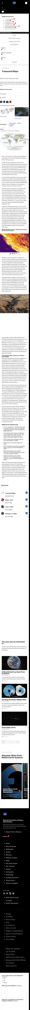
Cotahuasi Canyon (5, 285)
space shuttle (12, 162)
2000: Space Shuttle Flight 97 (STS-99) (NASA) (13, 436)
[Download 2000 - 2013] (26, 500)
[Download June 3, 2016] (26, 507)
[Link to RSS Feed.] (10, 102)
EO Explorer (14, 44)
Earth (14, 35)
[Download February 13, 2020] (26, 514)
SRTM (18, 123)
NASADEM (4, 220)
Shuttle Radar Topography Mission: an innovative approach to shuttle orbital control (14, 428)
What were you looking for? (11, 985)
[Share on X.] (1, 102)
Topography (3, 130)
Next (18, 742)
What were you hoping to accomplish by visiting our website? (12, 1000)
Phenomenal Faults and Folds (17, 452)
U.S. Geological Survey (18, 200)
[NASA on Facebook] (4, 893)
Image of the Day (14, 41)
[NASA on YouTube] (13, 893)
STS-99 (9, 442)
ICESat (19, 361)
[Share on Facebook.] (4, 102)
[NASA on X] (10, 893)
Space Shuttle (13, 123)
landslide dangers (17, 267)
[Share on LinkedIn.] (7, 102)
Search (14, 62)
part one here (11, 159)
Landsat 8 (12, 124)
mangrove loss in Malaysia (17, 342)
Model (11, 125)
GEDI (9, 367)
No (4, 980)
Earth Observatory (14, 38)
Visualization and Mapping (13, 130)
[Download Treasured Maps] (26, 493)
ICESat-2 (23, 363)
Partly (5, 982)
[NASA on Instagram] (7, 893)
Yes (4, 979)
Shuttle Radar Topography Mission (10, 167)
